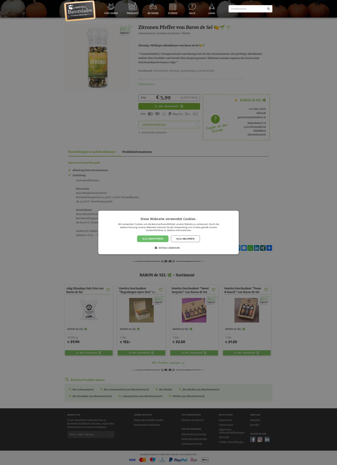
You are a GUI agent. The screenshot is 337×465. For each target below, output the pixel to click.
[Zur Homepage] (80, 11)
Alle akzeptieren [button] (152, 238)
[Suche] (268, 9)
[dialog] (168, 232)
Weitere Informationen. (179, 230)
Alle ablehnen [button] (185, 238)
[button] (168, 248)
